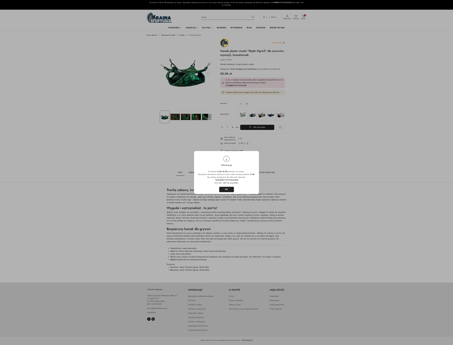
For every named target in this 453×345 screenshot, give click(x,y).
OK (226, 189)
